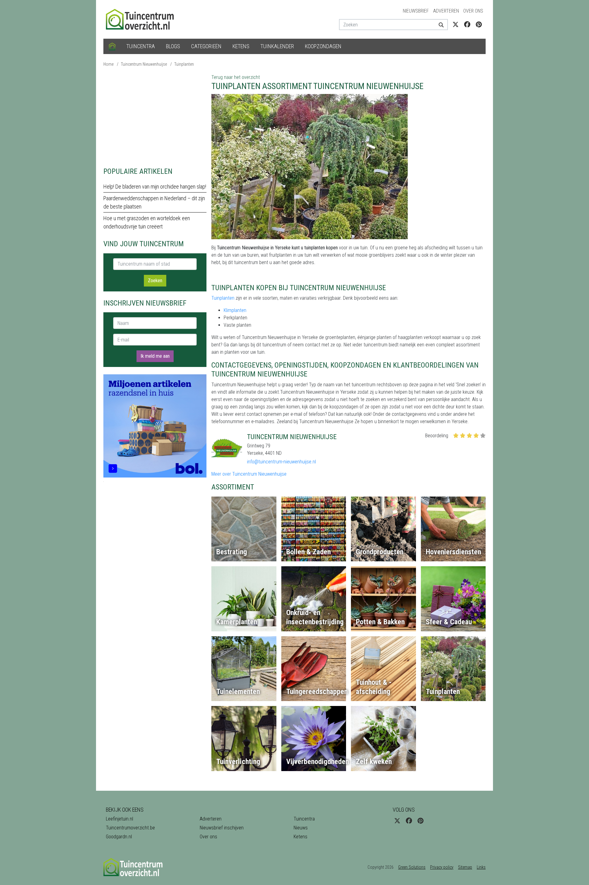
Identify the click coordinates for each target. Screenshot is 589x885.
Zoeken (155, 280)
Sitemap (465, 867)
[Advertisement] (154, 117)
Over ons (473, 11)
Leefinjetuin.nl (119, 819)
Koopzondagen (323, 46)
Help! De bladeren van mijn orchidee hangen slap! (154, 186)
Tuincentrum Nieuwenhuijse (144, 64)
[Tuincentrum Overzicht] (142, 19)
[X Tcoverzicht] (455, 24)
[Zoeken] (439, 24)
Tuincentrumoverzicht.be (130, 828)
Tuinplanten (184, 64)
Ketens (241, 46)
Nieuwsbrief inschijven (222, 828)
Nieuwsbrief (416, 11)
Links (481, 867)
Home (108, 64)
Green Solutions (411, 867)
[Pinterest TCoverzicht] (478, 24)
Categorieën (206, 46)
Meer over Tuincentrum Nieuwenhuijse (249, 474)
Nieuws (301, 828)
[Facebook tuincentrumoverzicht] (467, 24)
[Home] (112, 46)
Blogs (173, 46)
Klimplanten (235, 310)
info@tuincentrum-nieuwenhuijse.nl (281, 462)
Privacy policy (441, 867)
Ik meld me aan (155, 356)
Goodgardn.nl (119, 837)
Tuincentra (140, 46)
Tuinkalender (277, 46)
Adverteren (446, 11)
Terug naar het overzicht (235, 77)
